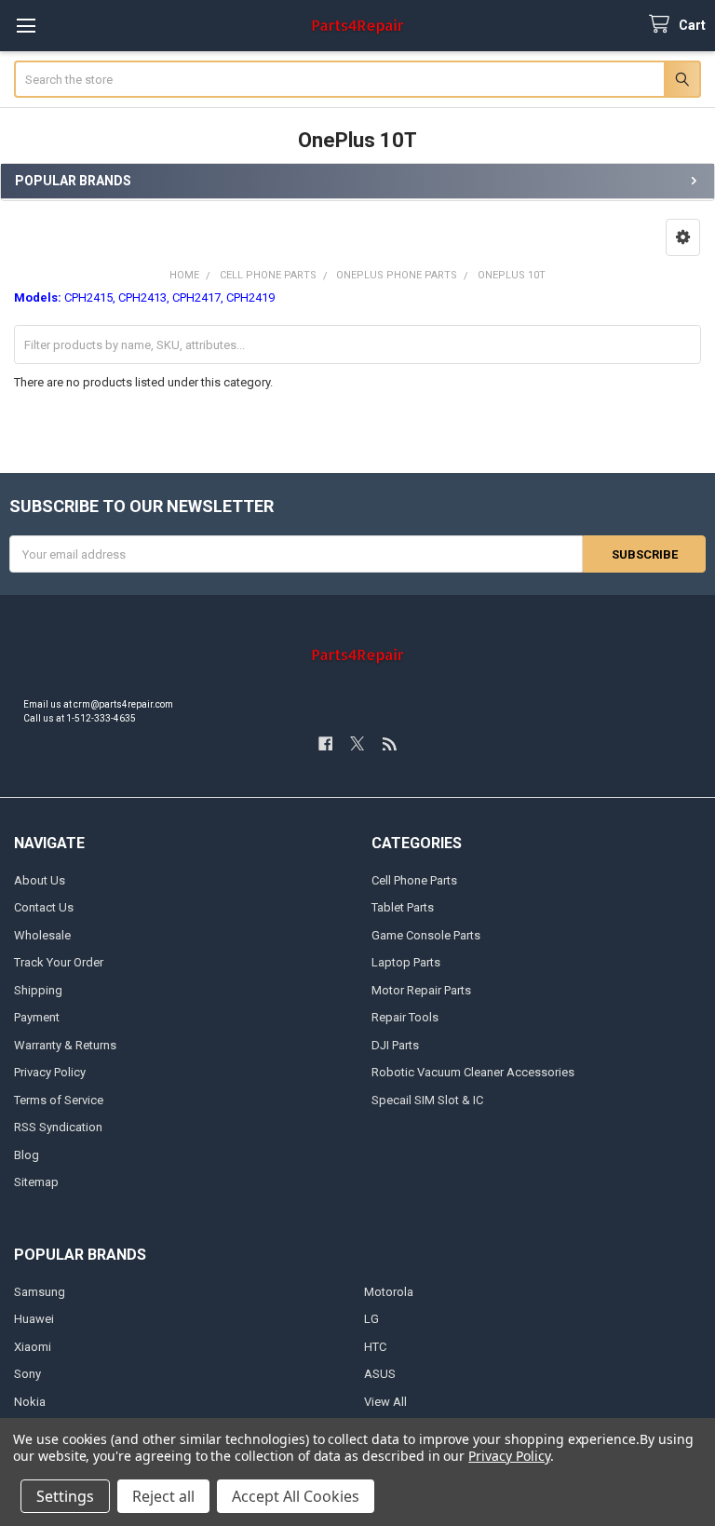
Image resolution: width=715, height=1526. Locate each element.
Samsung (39, 1292)
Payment (37, 1017)
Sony (27, 1374)
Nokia (30, 1402)
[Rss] (389, 743)
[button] (683, 237)
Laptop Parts (405, 962)
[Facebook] (325, 743)
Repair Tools (404, 1017)
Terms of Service (58, 1100)
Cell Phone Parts (414, 880)
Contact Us (44, 907)
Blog (26, 1155)
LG (371, 1319)
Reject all (163, 1496)
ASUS (380, 1374)
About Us (39, 880)
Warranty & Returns (65, 1045)
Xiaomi (32, 1347)
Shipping (38, 990)
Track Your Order (58, 962)
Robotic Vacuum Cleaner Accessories (472, 1072)
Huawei (34, 1319)
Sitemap (36, 1182)
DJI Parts (395, 1045)
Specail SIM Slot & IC (427, 1100)
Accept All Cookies (295, 1496)
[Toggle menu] (25, 25)
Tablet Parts (402, 907)
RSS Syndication (58, 1127)
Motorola (388, 1292)
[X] (357, 743)
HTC (375, 1347)
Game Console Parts (425, 935)
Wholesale (42, 935)
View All (385, 1402)
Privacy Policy (50, 1072)
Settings (65, 1496)
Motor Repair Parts (421, 990)
